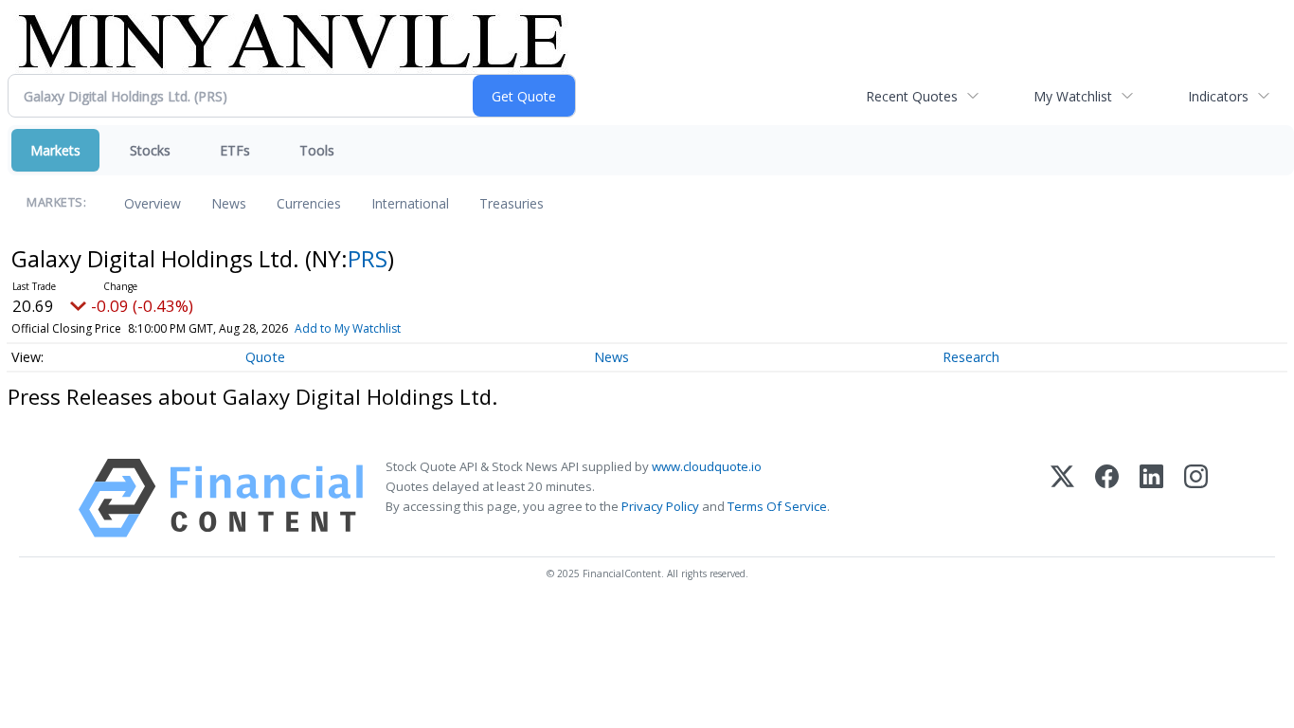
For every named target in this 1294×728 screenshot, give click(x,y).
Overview (152, 203)
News (228, 203)
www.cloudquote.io (707, 466)
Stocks (150, 150)
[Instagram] (1196, 498)
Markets (55, 150)
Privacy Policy (660, 506)
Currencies (309, 203)
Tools (316, 150)
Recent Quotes (912, 96)
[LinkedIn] (1151, 498)
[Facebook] (1106, 498)
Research (971, 357)
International (410, 203)
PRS (367, 258)
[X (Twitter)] (1062, 498)
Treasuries (511, 203)
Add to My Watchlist (348, 328)
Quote (265, 357)
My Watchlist (1072, 96)
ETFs (235, 150)
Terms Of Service (777, 506)
